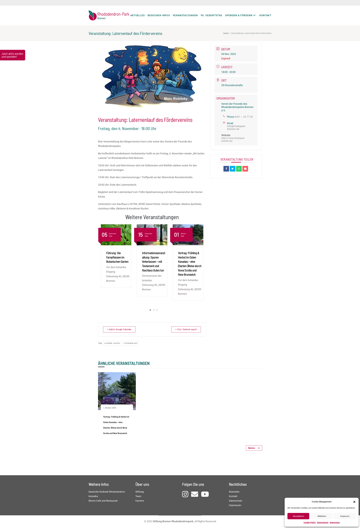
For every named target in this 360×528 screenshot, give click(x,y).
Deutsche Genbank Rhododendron (107, 491)
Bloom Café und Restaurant (103, 500)
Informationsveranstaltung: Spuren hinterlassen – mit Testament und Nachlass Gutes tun (117, 261)
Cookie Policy (310, 522)
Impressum (335, 522)
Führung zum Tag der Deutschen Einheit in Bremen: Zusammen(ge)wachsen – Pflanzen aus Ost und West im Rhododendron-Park (189, 266)
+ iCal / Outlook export (186, 329)
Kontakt (233, 496)
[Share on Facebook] (226, 169)
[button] (354, 501)
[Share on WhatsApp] (239, 169)
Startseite (234, 491)
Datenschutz (322, 522)
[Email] (245, 169)
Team (138, 496)
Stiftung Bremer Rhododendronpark (173, 521)
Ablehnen (321, 516)
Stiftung (139, 491)
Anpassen (344, 516)
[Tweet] (232, 169)
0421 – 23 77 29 (244, 116)
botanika (93, 496)
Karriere (139, 500)
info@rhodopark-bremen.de (236, 127)
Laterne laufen (112, 343)
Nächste (251, 448)
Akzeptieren (298, 516)
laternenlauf (131, 343)
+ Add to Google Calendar (119, 329)
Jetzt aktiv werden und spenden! (12, 55)
